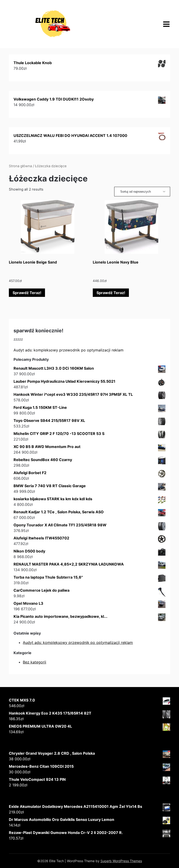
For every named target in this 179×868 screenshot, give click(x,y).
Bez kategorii (34, 662)
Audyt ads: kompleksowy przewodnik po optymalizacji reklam (69, 350)
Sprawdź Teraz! (27, 292)
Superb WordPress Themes (121, 861)
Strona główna (20, 166)
